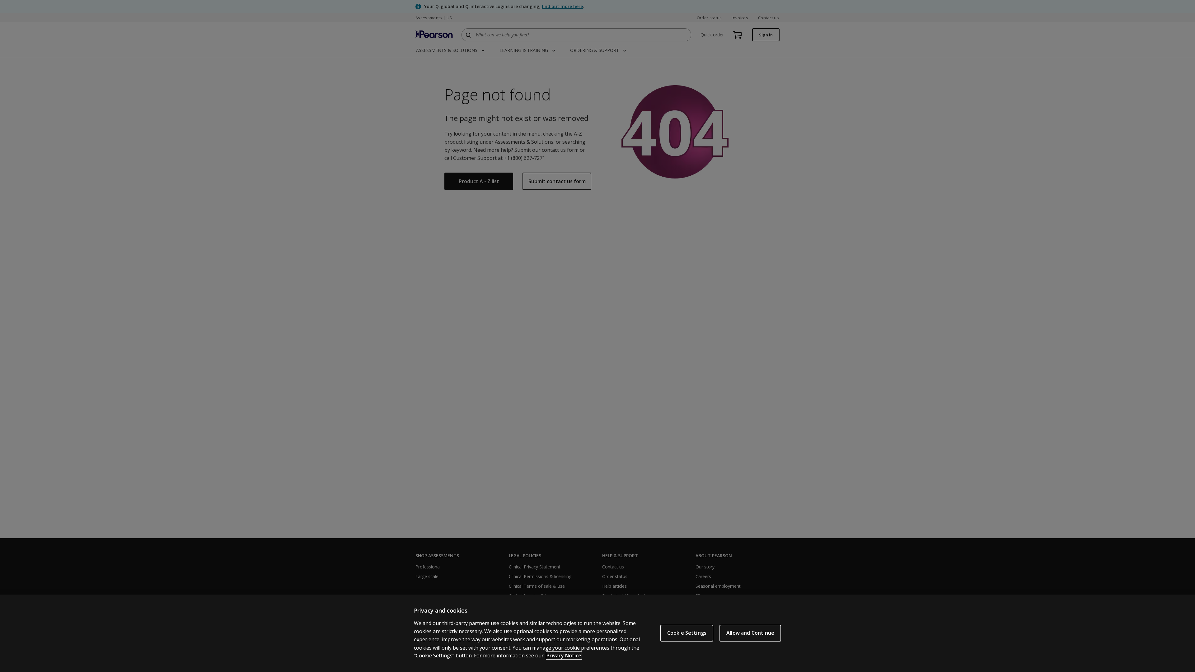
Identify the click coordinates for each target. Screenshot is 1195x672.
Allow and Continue (750, 632)
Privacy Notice (563, 655)
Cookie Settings (686, 632)
